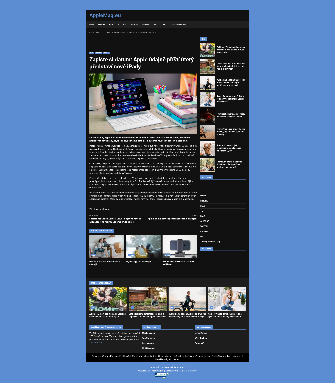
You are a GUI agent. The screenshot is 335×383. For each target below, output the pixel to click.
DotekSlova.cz (172, 370)
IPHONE (101, 24)
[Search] (242, 24)
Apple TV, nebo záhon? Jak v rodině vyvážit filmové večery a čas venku (207, 99)
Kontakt (156, 24)
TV (118, 24)
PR (164, 24)
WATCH (145, 24)
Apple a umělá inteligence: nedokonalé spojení (172, 217)
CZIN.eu (184, 370)
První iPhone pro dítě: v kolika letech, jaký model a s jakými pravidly (207, 132)
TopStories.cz (148, 338)
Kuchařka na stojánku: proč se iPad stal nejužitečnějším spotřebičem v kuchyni (207, 83)
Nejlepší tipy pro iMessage (143, 246)
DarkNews (160, 359)
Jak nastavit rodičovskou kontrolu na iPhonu (180, 246)
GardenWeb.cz (202, 343)
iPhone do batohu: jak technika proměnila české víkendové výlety (207, 148)
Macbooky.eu (148, 333)
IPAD (111, 24)
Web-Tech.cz (201, 338)
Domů (91, 24)
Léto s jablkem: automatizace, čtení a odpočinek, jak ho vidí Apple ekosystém (207, 66)
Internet (193, 370)
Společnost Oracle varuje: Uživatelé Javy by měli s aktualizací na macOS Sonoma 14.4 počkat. (115, 218)
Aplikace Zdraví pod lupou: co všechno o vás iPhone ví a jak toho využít (207, 50)
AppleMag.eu (105, 15)
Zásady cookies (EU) (177, 24)
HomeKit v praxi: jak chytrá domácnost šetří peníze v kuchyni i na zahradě (207, 165)
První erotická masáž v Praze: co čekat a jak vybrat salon (207, 115)
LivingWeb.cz (201, 333)
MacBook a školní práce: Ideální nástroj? (106, 246)
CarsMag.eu (148, 343)
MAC (125, 24)
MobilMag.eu (148, 348)
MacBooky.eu (144, 370)
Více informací (96, 342)
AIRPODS (134, 24)
